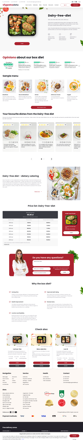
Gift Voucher (26, 384)
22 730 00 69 (6, 1)
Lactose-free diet (27, 406)
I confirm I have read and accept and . (62, 268)
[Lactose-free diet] (17, 348)
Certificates (46, 377)
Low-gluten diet (26, 402)
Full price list (6, 244)
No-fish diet (25, 397)
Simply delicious (6, 395)
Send (64, 272)
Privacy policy (65, 269)
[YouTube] (76, 2)
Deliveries (35, 5)
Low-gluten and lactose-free (30, 399)
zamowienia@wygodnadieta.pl (70, 382)
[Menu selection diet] (41, 348)
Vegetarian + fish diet (28, 393)
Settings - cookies (27, 380)
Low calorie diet (6, 397)
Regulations (57, 269)
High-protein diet (7, 404)
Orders (13, 380)
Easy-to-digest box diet (8, 408)
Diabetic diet (6, 406)
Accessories (5, 384)
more (24, 354)
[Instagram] (74, 2)
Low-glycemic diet (7, 399)
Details (17, 366)
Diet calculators (47, 378)
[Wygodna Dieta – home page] (10, 5)
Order (22, 43)
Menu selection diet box (8, 393)
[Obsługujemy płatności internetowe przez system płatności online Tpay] (22, 416)
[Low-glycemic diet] (65, 348)
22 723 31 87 (14, 1)
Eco (13, 378)
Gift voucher (26, 408)
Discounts (50, 5)
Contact (57, 5)
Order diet (75, 5)
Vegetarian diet (26, 395)
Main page (5, 377)
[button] (51, 159)
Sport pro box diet (7, 402)
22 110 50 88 (22, 1)
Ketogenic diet (6, 400)
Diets (40, 5)
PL (78, 1)
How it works (29, 5)
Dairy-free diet (26, 404)
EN (79, 1)
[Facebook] (72, 2)
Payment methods (27, 378)
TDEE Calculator (47, 380)
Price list (45, 5)
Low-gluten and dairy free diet (30, 400)
